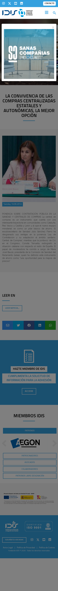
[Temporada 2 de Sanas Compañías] (29, 54)
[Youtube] (15, 3)
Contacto (49, 3)
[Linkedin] (21, 3)
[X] (9, 3)
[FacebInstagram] (3, 3)
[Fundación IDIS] (17, 13)
